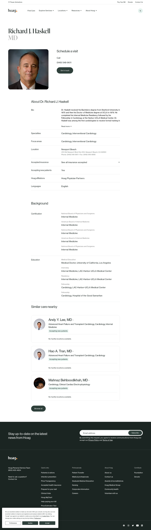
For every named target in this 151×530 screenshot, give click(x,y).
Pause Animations (16, 2)
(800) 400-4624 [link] (14, 470)
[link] (12, 11)
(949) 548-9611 (64, 62)
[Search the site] (140, 10)
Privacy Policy (93, 440)
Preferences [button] (37, 518)
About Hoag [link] (90, 11)
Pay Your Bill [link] (121, 2)
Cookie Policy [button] (46, 516)
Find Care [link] (31, 11)
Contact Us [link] (139, 2)
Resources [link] (76, 11)
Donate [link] (130, 2)
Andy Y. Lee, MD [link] (60, 320)
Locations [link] (62, 11)
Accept (47, 523)
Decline (30, 523)
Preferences (13, 523)
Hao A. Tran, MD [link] (60, 351)
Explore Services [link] (45, 11)
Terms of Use (108, 440)
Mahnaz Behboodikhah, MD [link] (68, 380)
